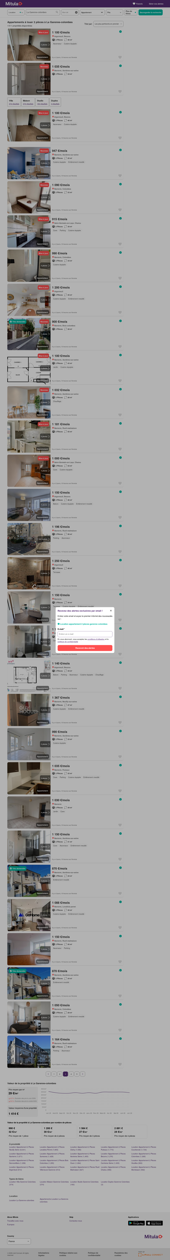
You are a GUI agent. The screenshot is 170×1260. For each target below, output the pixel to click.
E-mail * (61, 629)
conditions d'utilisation (96, 639)
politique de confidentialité (68, 641)
